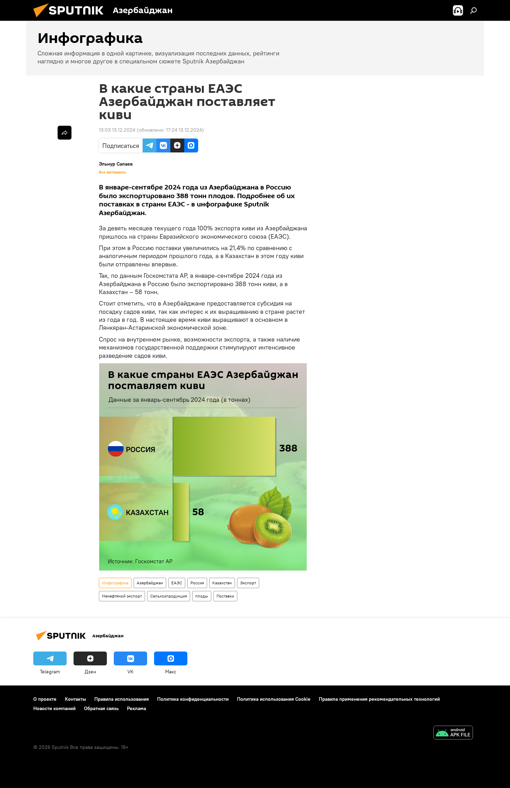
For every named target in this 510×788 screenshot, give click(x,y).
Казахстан (222, 582)
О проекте (45, 699)
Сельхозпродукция (168, 596)
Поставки (225, 596)
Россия (197, 582)
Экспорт (248, 582)
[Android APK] (453, 733)
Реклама (136, 708)
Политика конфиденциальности (193, 699)
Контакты (75, 699)
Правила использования (121, 699)
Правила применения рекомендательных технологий (379, 699)
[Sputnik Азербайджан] (71, 19)
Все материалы (112, 172)
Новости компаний (54, 708)
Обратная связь (101, 708)
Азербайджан (150, 582)
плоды (201, 596)
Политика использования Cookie (274, 699)
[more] (64, 133)
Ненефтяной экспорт (122, 596)
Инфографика (115, 582)
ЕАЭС (176, 582)
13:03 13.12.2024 (117, 130)
